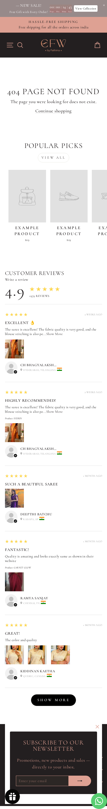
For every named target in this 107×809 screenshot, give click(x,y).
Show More (54, 334)
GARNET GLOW (22, 567)
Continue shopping (53, 111)
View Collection (85, 8)
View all (53, 157)
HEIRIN (18, 418)
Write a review (16, 279)
